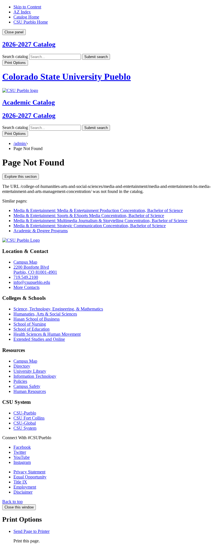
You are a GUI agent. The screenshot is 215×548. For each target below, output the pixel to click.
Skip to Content (27, 6)
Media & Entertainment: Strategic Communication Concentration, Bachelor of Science (89, 225)
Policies (20, 381)
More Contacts (26, 287)
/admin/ (20, 143)
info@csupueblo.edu (31, 282)
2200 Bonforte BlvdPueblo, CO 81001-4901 (35, 270)
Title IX (20, 482)
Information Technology (34, 376)
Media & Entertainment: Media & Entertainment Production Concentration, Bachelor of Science (98, 210)
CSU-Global (24, 423)
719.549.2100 (25, 277)
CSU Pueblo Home (30, 22)
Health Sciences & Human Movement (47, 334)
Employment (24, 487)
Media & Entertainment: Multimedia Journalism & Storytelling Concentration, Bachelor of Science (100, 220)
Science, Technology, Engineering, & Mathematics (58, 309)
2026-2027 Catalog (28, 44)
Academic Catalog (28, 102)
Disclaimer (22, 492)
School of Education (31, 329)
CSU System (24, 428)
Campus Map (25, 262)
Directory (21, 366)
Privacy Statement (29, 471)
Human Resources (29, 391)
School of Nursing (29, 324)
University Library (29, 371)
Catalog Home (26, 17)
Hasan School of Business (36, 319)
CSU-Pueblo (24, 413)
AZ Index (22, 12)
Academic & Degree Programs (40, 230)
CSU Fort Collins (29, 418)
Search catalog (15, 56)
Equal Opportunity (29, 477)
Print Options (15, 63)
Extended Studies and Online (39, 339)
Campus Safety (26, 386)
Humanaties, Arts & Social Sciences (45, 314)
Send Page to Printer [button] (31, 531)
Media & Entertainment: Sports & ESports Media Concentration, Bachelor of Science (88, 215)
